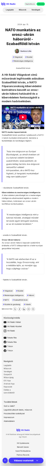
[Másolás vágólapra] (33, 309)
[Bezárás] (40, 16)
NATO (6, 300)
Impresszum (9, 417)
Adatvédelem (9, 421)
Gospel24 (8, 374)
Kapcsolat (8, 387)
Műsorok (22, 10)
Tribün (10, 346)
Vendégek (35, 10)
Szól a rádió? (9, 406)
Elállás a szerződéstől (9, 391)
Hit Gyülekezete (23, 443)
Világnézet (17, 57)
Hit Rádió (11, 331)
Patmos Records (23, 455)
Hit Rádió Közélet (14, 326)
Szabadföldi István (20, 300)
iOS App (7, 380)
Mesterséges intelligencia (23, 61)
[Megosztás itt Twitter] (15, 309)
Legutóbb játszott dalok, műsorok (18, 410)
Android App (9, 384)
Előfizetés (41, 4)
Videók (27, 304)
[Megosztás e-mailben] (28, 309)
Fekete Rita (12, 338)
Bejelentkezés (30, 4)
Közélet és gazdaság (11, 304)
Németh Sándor (23, 447)
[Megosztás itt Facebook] (19, 309)
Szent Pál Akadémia (23, 451)
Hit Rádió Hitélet (14, 322)
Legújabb (10, 10)
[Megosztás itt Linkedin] (24, 309)
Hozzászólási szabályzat (14, 413)
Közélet (28, 57)
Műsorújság (9, 377)
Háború (30, 295)
